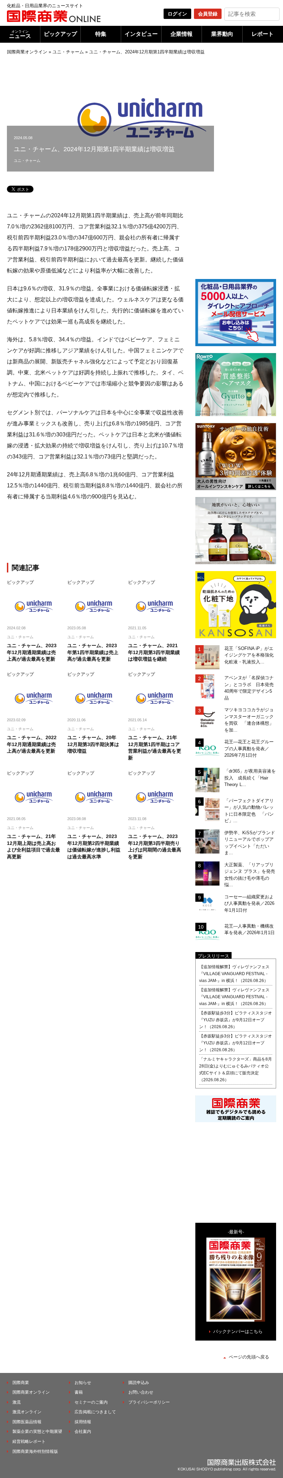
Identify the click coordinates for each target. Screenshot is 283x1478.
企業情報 (181, 34)
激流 (16, 1402)
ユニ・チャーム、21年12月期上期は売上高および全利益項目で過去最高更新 (33, 846)
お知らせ (83, 1383)
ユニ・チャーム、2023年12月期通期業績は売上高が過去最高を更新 (32, 652)
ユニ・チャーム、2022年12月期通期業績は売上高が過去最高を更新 (32, 744)
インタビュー (141, 34)
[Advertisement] (121, 533)
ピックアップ (60, 34)
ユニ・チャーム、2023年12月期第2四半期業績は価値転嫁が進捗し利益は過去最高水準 (93, 846)
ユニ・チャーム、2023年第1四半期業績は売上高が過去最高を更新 (92, 652)
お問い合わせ (140, 1392)
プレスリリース (213, 956)
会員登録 (207, 14)
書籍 (79, 1392)
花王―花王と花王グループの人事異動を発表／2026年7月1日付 (249, 748)
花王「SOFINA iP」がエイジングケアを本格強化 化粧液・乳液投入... (250, 655)
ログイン (177, 14)
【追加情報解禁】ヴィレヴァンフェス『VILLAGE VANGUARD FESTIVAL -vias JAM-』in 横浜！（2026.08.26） (234, 973)
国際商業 (20, 1383)
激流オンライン (26, 1412)
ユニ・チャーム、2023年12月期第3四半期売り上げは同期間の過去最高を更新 (154, 846)
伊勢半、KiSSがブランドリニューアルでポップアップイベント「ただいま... (249, 843)
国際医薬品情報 (26, 1422)
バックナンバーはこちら (238, 1331)
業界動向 (222, 34)
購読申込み (138, 1383)
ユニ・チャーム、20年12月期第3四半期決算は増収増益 (93, 744)
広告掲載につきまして (95, 1412)
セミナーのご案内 (91, 1402)
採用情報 (83, 1422)
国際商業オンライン (27, 51)
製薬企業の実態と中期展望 (37, 1431)
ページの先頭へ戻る (249, 1357)
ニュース (20, 34)
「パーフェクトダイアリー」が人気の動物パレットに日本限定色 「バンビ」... (249, 811)
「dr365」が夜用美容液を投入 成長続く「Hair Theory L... (250, 777)
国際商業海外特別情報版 (35, 1451)
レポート (263, 34)
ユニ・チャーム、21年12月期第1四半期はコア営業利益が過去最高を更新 (154, 748)
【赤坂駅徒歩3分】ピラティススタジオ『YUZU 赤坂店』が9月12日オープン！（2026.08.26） (235, 1020)
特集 (100, 34)
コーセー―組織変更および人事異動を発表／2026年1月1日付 (249, 903)
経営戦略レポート (29, 1441)
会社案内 (83, 1431)
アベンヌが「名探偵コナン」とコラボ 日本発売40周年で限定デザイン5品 (249, 688)
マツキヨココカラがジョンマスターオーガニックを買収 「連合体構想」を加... (249, 720)
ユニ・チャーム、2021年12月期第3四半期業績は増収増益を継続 (154, 652)
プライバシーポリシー (149, 1402)
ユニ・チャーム (68, 51)
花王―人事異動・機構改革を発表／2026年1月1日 (249, 929)
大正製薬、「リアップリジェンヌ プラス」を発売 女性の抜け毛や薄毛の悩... (250, 875)
